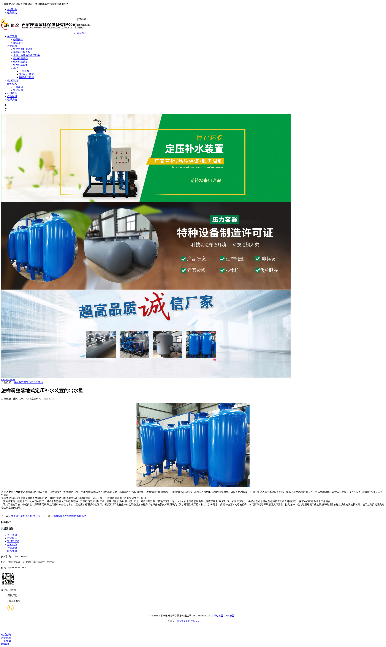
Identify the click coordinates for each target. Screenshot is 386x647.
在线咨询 (12, 9)
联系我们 (12, 99)
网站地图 (218, 615)
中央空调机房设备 (23, 49)
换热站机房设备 (21, 52)
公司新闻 (18, 87)
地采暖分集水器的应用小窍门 (26, 516)
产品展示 (12, 46)
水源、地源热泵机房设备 (26, 55)
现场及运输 (13, 80)
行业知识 (12, 96)
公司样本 (12, 93)
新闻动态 (12, 84)
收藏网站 (12, 12)
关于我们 (12, 36)
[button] (5, 379)
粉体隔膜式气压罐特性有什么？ (69, 516)
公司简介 (18, 39)
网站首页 (82, 33)
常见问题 (18, 90)
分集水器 (24, 71)
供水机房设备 (20, 61)
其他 (15, 68)
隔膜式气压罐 (26, 77)
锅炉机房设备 (20, 58)
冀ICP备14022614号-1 (188, 621)
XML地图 (229, 615)
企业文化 (18, 42)
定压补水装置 (26, 74)
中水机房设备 (20, 65)
